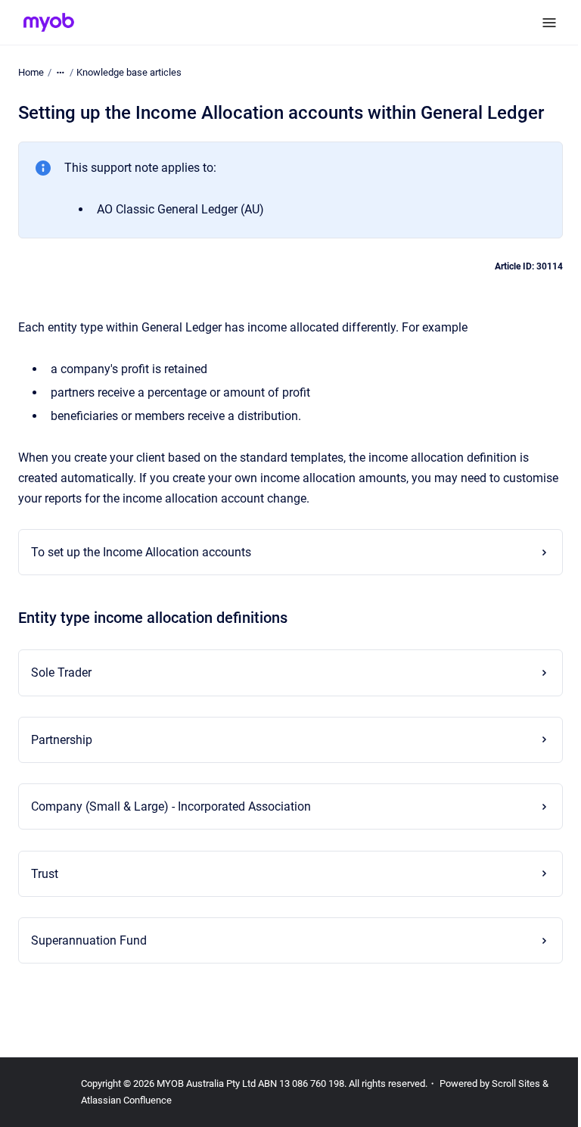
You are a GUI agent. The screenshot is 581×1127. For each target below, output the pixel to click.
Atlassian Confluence (126, 1100)
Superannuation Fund (89, 940)
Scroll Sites (516, 1083)
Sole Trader (61, 672)
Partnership (61, 740)
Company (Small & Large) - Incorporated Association (171, 806)
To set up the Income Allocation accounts (141, 552)
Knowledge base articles (129, 72)
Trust (44, 874)
